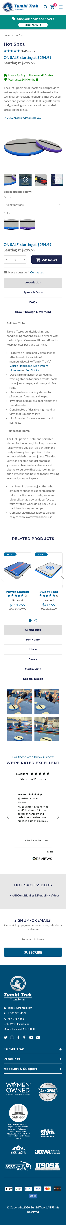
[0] (52, 7)
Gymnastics (33, 629)
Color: (7, 213)
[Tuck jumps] (47, 729)
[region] (33, 817)
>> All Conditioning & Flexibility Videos (34, 895)
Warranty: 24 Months (22, 79)
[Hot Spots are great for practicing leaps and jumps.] (19, 729)
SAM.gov (12, 1133)
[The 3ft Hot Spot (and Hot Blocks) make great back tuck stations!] (19, 701)
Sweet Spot (48, 592)
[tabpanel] (17, 581)
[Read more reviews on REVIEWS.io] (43, 859)
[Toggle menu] (61, 7)
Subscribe (33, 952)
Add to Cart (49, 259)
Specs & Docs (33, 292)
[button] (33, 51)
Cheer (33, 649)
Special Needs (33, 678)
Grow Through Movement (33, 312)
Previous (7, 178)
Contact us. (37, 272)
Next (59, 178)
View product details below (24, 117)
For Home (33, 639)
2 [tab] (35, 620)
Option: (8, 197)
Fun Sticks (32, 370)
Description (33, 282)
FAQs (33, 302)
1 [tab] (30, 620)
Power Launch (17, 592)
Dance (33, 659)
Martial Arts (33, 669)
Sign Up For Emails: (33, 920)
